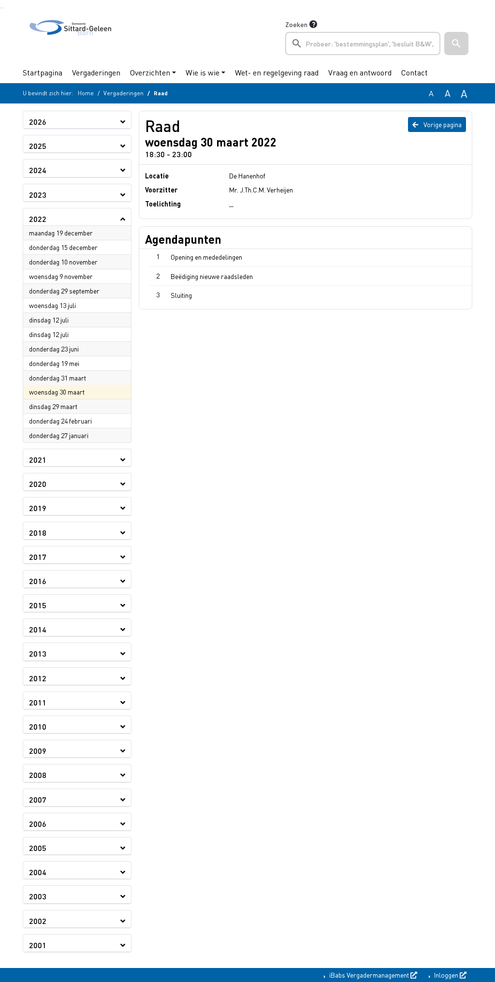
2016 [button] (37, 581)
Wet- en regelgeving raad (277, 72)
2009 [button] (37, 751)
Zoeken (296, 24)
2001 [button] (37, 945)
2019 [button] (37, 508)
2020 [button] (37, 484)
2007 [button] (37, 799)
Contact (414, 72)
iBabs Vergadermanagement (369, 974)
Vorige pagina (442, 124)
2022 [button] (37, 219)
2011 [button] (37, 702)
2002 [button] (37, 921)
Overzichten (150, 72)
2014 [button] (37, 629)
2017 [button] (37, 557)
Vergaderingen (96, 72)
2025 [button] (37, 146)
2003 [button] (37, 896)
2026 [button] (37, 122)
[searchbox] (362, 43)
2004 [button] (37, 872)
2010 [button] (37, 726)
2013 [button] (37, 653)
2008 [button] (37, 775)
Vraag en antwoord (360, 72)
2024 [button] (37, 170)
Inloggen (446, 974)
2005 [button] (37, 848)
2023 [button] (37, 195)
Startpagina (42, 72)
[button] (456, 43)
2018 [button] (37, 533)
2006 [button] (37, 824)
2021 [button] (37, 459)
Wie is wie (202, 72)
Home (86, 93)
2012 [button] (37, 678)
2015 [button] (37, 605)
